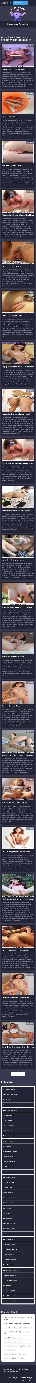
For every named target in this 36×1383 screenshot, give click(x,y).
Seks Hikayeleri (8, 1203)
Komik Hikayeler (8, 1156)
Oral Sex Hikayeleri (9, 1182)
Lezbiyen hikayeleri (9, 1162)
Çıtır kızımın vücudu (10, 1350)
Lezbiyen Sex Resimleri (10, 1249)
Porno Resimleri (8, 1265)
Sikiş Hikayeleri (7, 1285)
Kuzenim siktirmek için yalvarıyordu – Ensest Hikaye (18, 1319)
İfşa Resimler (7, 1146)
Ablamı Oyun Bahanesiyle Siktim (14, 1358)
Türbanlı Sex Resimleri (10, 1280)
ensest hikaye (26, 1378)
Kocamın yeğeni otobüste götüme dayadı (17, 1346)
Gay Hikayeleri (7, 1131)
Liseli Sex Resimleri (9, 1254)
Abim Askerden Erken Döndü (13, 1342)
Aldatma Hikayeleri (9, 1089)
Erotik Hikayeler (8, 1120)
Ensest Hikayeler (8, 1115)
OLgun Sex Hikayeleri (9, 1177)
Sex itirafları (6, 1213)
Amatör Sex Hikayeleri (10, 1094)
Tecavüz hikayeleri (9, 1291)
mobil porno (7, 1172)
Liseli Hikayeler (7, 1167)
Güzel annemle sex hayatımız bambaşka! (17, 1324)
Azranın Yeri (6, 1105)
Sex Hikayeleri (7, 1208)
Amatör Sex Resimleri (10, 1223)
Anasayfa (6, 2)
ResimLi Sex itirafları (9, 1198)
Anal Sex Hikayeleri (9, 1100)
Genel (5, 1136)
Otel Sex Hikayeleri (9, 1187)
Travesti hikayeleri (9, 1296)
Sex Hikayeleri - (15, 1378)
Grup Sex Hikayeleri (9, 1141)
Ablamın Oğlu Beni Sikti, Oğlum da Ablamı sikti (17, 1333)
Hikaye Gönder (20, 3)
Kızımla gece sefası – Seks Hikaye (14, 1354)
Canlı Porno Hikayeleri (10, 1110)
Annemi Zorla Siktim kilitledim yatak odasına (18, 1328)
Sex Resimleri (7, 1218)
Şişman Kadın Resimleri (10, 1270)
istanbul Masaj (27, 1380)
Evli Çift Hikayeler (8, 1125)
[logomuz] (18, 14)
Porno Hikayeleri (8, 1193)
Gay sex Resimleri (8, 1239)
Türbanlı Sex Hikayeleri (10, 1301)
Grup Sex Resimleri (9, 1244)
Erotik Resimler (7, 1234)
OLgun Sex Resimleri (9, 1260)
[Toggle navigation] (32, 3)
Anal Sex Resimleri (9, 1229)
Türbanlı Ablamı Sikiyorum (12, 1338)
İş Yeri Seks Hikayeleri (10, 1151)
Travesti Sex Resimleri (10, 1275)
